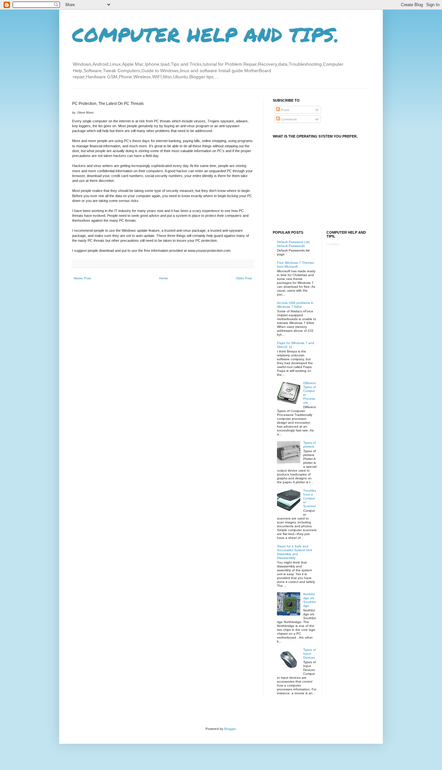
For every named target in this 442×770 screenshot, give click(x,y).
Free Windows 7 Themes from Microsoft (295, 264)
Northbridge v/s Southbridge (309, 600)
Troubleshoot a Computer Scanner (309, 498)
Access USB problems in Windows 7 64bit (295, 304)
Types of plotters (309, 444)
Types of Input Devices (309, 653)
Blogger (230, 729)
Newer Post (82, 278)
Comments (288, 119)
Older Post (244, 278)
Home (163, 278)
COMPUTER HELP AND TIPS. (205, 34)
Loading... (334, 244)
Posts (284, 110)
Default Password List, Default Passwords (293, 244)
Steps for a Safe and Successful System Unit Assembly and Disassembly (294, 552)
